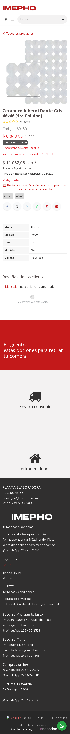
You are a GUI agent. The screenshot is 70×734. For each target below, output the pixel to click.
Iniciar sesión (11, 286)
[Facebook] (7, 206)
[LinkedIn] (27, 206)
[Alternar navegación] (13, 19)
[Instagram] (5, 565)
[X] (17, 206)
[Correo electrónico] (57, 206)
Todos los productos (19, 33)
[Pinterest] (47, 206)
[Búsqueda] (63, 19)
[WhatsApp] (37, 206)
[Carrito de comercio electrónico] (6, 19)
